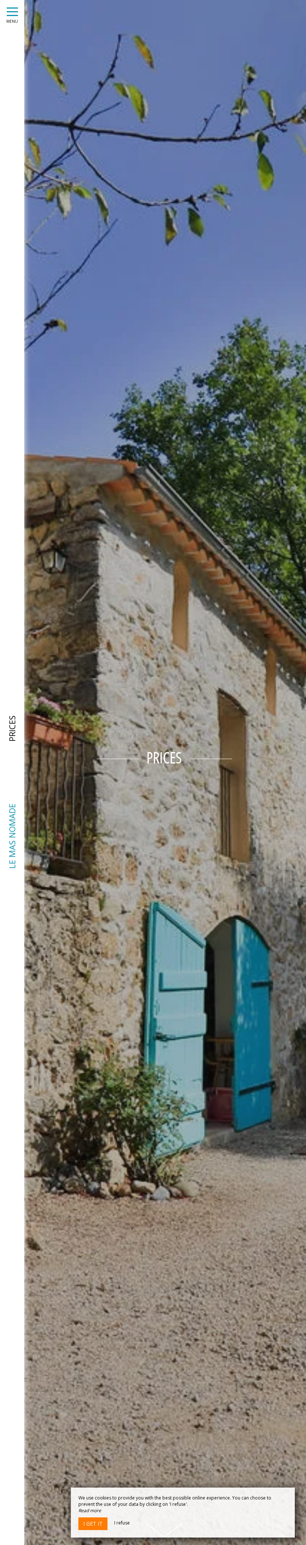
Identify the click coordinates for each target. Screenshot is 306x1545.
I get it (93, 1523)
